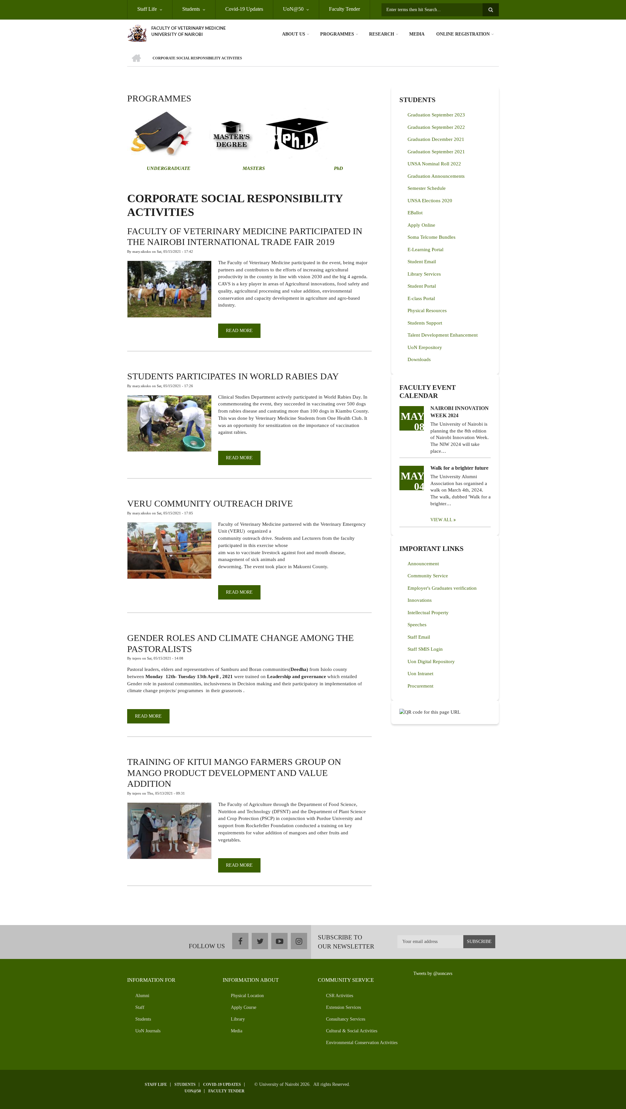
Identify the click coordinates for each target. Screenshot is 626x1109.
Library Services (424, 274)
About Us (293, 34)
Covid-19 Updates (244, 9)
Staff (139, 1007)
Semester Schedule (427, 188)
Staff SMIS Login (425, 649)
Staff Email (419, 637)
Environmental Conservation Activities (361, 1042)
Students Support (425, 323)
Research (381, 34)
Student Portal (422, 286)
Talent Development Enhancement (443, 335)
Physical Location (247, 995)
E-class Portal (421, 298)
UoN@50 (293, 9)
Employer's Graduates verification (442, 588)
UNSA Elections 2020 (430, 200)
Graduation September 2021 (436, 151)
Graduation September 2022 (436, 127)
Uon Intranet (420, 673)
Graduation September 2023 (436, 114)
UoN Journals (147, 1030)
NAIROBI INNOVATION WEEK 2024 (459, 411)
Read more (243, 333)
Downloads (419, 359)
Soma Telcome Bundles (431, 237)
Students (191, 9)
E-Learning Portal (425, 249)
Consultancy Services (345, 1019)
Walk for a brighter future (459, 468)
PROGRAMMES (337, 34)
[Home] (136, 32)
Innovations (420, 600)
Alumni (142, 995)
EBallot (415, 212)
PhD (338, 168)
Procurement (420, 686)
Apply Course (243, 1007)
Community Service (428, 575)
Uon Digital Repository (431, 661)
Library (238, 1019)
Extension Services (343, 1007)
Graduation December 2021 (436, 139)
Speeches (417, 624)
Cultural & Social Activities (351, 1030)
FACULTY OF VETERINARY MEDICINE (188, 28)
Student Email (422, 261)
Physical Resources (427, 310)
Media (417, 34)
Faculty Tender (344, 9)
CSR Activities (339, 995)
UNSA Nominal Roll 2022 (434, 163)
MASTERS (253, 168)
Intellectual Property (428, 612)
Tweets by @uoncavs (432, 973)
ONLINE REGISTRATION (463, 34)
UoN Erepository (425, 347)
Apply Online (421, 225)
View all (441, 519)
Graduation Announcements (436, 176)
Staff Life (147, 9)
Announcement (423, 563)
